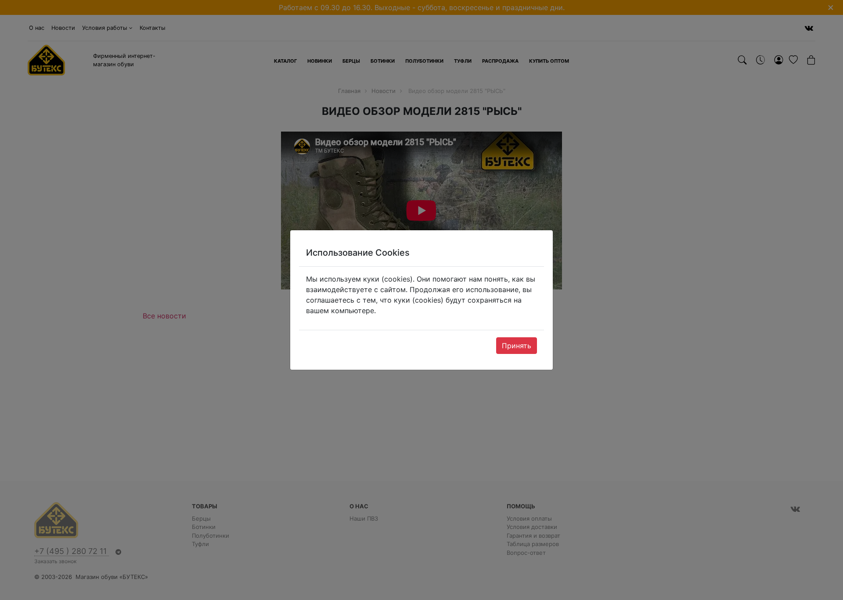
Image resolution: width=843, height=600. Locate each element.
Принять (516, 345)
